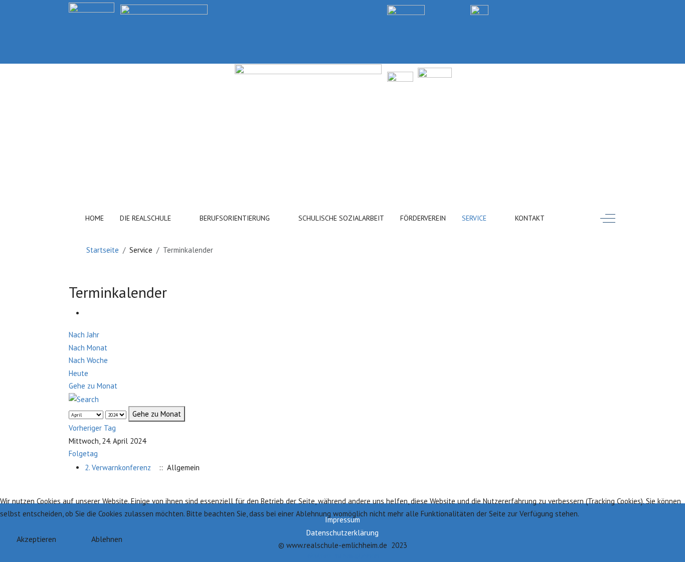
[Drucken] (88, 313)
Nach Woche (88, 360)
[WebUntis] (406, 9)
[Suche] (84, 399)
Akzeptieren (36, 539)
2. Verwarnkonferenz (118, 467)
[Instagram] (569, 9)
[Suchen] (577, 216)
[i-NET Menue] (527, 9)
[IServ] (479, 9)
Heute (78, 373)
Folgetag (83, 453)
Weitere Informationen (342, 555)
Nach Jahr (84, 334)
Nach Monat (88, 347)
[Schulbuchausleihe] (612, 9)
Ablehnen (106, 539)
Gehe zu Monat (93, 386)
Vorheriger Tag (92, 428)
